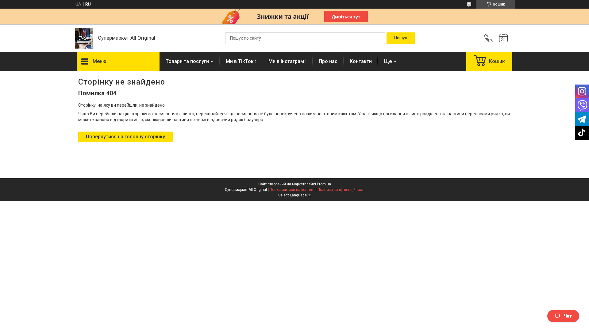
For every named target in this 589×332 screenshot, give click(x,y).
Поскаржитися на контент (292, 190)
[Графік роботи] (503, 38)
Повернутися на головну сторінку (125, 137)
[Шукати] (401, 38)
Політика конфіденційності (341, 190)
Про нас (328, 61)
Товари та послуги (187, 61)
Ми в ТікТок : (241, 61)
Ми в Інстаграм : (287, 61)
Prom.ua (324, 184)
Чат (568, 316)
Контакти (361, 61)
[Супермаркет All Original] (84, 38)
